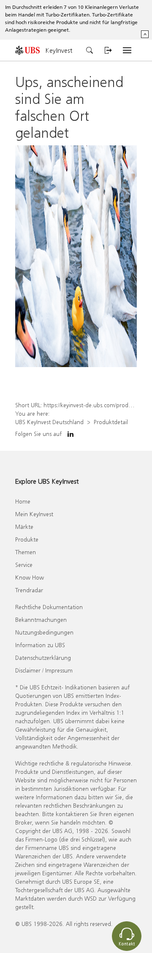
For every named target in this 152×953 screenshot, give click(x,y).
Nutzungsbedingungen (44, 632)
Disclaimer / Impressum (44, 670)
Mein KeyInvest (34, 514)
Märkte (24, 527)
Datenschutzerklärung (43, 657)
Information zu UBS (40, 645)
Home (22, 501)
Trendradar (29, 590)
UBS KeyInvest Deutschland (49, 422)
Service (24, 565)
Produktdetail (111, 422)
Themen (25, 552)
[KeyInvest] (30, 50)
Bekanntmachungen (41, 619)
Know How (29, 577)
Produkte (26, 539)
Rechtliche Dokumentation (49, 607)
